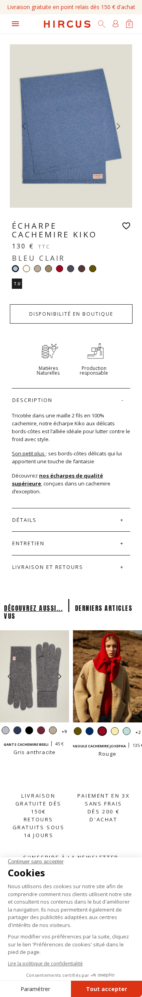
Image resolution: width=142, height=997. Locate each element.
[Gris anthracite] (70, 268)
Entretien (28, 543)
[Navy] (17, 731)
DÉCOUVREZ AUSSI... (33, 608)
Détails (24, 519)
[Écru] (26, 268)
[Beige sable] (37, 268)
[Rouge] (59, 268)
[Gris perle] (5, 731)
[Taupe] (48, 268)
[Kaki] (92, 268)
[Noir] (29, 731)
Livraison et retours (47, 567)
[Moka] (81, 268)
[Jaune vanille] (115, 732)
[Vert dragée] (127, 732)
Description (32, 400)
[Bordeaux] (41, 731)
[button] (59, 676)
